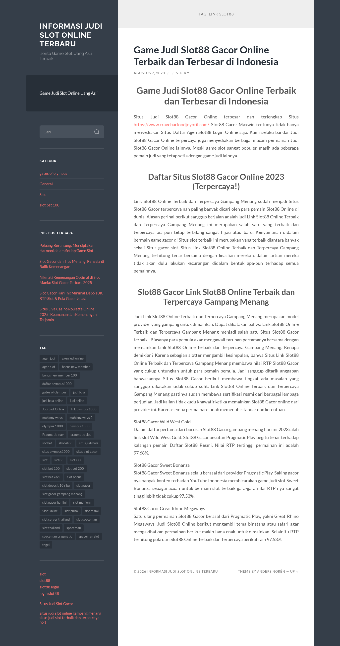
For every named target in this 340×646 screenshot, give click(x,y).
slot (45, 460)
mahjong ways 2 (81, 418)
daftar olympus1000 (57, 384)
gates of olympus (53, 173)
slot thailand (51, 528)
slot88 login (49, 587)
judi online (77, 401)
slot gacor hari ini (54, 502)
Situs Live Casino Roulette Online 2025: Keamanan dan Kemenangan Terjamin (68, 314)
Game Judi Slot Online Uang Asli (69, 93)
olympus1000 (80, 426)
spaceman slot (89, 536)
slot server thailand (56, 519)
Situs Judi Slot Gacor (56, 603)
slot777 (75, 460)
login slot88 (49, 593)
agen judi (48, 358)
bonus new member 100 (59, 375)
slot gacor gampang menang (62, 494)
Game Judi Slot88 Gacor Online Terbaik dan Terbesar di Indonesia (206, 55)
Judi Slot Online (53, 409)
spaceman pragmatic (57, 536)
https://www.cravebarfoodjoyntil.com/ (171, 124)
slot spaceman (86, 519)
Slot (43, 194)
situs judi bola (88, 443)
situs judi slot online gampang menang (70, 613)
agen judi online (73, 358)
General (46, 184)
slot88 (58, 460)
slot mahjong (82, 502)
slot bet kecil (51, 477)
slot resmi (92, 511)
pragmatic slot (80, 435)
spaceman (73, 528)
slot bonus (74, 477)
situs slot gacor (87, 452)
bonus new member (76, 367)
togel (46, 545)
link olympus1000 (84, 409)
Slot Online (50, 511)
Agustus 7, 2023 (149, 73)
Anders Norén (271, 571)
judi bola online (52, 401)
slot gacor (83, 485)
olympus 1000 (52, 426)
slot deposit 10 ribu (56, 485)
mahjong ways (52, 418)
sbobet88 (65, 443)
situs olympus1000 (56, 452)
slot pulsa (71, 511)
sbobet (47, 443)
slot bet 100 (49, 205)
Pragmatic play (53, 435)
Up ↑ (294, 571)
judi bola (79, 392)
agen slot (48, 367)
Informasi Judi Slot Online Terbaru (71, 35)
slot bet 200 (75, 468)
